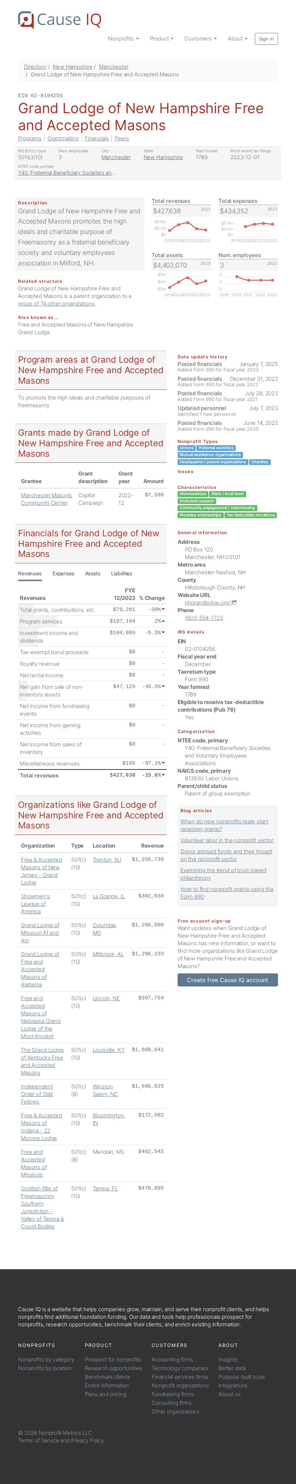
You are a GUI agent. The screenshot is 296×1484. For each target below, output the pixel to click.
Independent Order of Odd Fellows (37, 1094)
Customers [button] (198, 38)
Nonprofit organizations (180, 1385)
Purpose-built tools (241, 1376)
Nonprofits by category (46, 1359)
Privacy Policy (87, 1440)
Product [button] (160, 38)
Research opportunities (113, 1368)
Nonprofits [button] (121, 38)
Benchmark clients (107, 1376)
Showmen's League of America (35, 904)
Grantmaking (63, 138)
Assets (92, 573)
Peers (122, 138)
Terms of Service (38, 1440)
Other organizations (176, 1411)
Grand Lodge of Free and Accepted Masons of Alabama (40, 969)
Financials (97, 138)
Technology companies (180, 1368)
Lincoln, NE (106, 998)
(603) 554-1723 (204, 617)
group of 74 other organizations (56, 303)
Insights (228, 1359)
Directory (35, 66)
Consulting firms (172, 1402)
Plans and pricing (105, 1394)
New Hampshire (72, 66)
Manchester (114, 66)
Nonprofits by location (45, 1368)
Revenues (30, 573)
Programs (30, 138)
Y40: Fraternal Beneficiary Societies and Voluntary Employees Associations (109, 172)
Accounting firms (172, 1359)
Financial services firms (180, 1376)
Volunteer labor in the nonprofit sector (226, 840)
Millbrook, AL (108, 954)
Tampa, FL (105, 1188)
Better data (231, 1368)
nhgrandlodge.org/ (208, 602)
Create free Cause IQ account (227, 980)
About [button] (236, 38)
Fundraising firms (172, 1394)
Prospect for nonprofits (113, 1359)
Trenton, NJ (107, 859)
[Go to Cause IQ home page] (59, 20)
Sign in (266, 39)
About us (229, 1394)
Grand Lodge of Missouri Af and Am (40, 933)
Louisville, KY (109, 1049)
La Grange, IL (109, 896)
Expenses (63, 573)
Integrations (233, 1385)
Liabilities (121, 573)
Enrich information (107, 1385)
